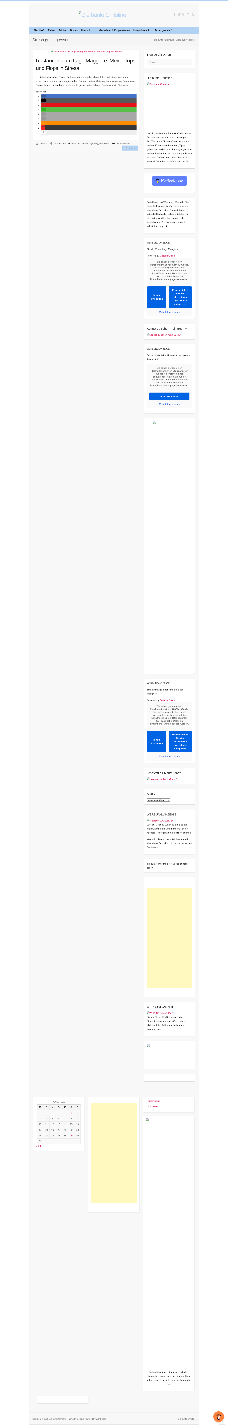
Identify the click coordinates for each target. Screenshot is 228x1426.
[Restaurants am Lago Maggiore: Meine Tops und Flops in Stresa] (86, 52)
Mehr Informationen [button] (169, 312)
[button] (43, 96)
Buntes (74, 30)
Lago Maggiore (96, 143)
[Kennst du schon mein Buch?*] (164, 334)
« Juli (38, 1146)
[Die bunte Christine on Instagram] (188, 14)
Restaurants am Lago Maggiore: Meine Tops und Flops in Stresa (85, 64)
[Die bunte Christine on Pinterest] (184, 14)
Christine (43, 143)
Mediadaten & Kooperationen (114, 30)
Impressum (153, 1106)
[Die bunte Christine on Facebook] (174, 14)
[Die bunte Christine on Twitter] (179, 14)
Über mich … (88, 30)
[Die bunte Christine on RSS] (193, 14)
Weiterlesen (130, 148)
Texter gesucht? (163, 30)
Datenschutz (154, 1101)
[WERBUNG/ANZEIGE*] (160, 820)
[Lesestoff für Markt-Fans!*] (162, 779)
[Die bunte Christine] (169, 105)
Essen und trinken (79, 143)
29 (71, 1135)
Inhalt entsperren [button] (157, 297)
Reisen (51, 30)
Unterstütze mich (142, 30)
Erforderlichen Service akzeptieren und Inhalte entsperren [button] (180, 297)
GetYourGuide (167, 255)
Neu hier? (39, 30)
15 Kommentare (123, 143)
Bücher (63, 30)
